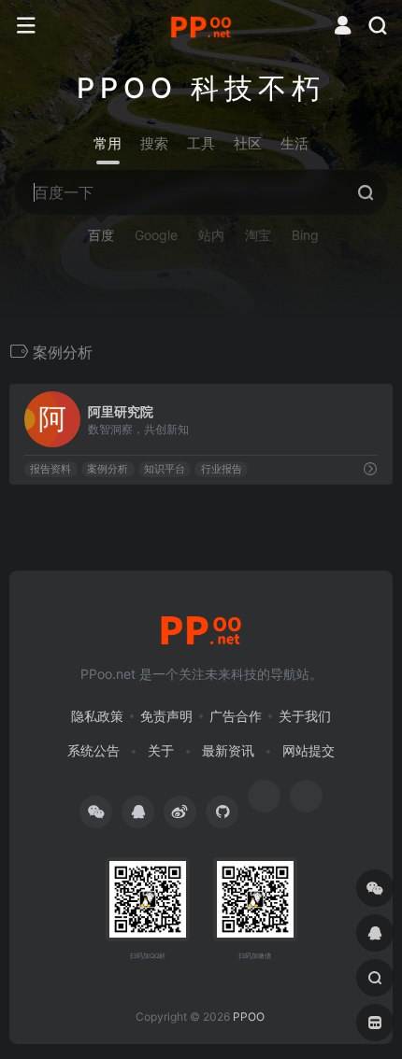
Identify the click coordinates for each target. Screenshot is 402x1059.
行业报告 (221, 469)
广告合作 (235, 716)
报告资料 (50, 469)
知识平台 (164, 469)
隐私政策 (97, 716)
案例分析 (107, 469)
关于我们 (305, 716)
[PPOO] (201, 26)
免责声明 (166, 716)
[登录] (342, 28)
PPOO (249, 1017)
